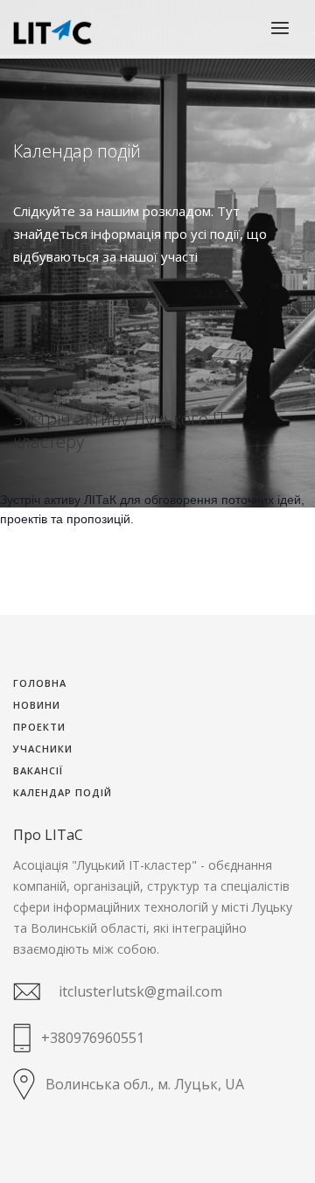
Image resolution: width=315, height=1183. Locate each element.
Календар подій (62, 793)
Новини (36, 705)
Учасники (43, 749)
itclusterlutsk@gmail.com (140, 991)
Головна (39, 684)
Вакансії (38, 771)
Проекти (39, 727)
